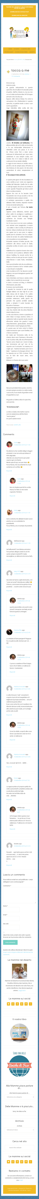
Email (5, 915)
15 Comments (15, 76)
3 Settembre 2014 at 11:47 (22, 513)
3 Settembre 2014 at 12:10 (22, 574)
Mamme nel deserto (19, 23)
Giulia (15, 442)
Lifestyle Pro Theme (24, 1188)
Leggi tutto (22, 990)
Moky (16, 510)
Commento (7, 886)
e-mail (21, 1180)
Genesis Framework (13, 1190)
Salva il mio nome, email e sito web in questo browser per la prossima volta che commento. (17, 936)
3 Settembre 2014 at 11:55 (22, 543)
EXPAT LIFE (17, 425)
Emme (16, 778)
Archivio (19, 1126)
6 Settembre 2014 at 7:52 (22, 780)
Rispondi (9, 471)
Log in (29, 1190)
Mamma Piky (18, 630)
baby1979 (17, 571)
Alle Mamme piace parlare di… (19, 1093)
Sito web (5, 924)
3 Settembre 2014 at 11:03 (22, 445)
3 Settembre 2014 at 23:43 (22, 632)
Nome (5, 906)
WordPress (23, 1190)
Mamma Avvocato (19, 686)
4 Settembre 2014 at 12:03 (22, 689)
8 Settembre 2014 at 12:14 (22, 846)
